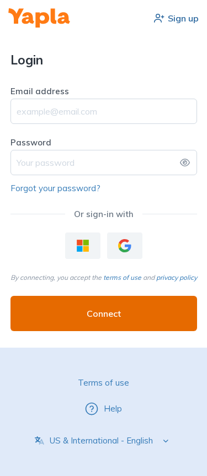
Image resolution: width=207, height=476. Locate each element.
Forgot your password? (55, 188)
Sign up (183, 18)
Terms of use (103, 382)
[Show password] (185, 162)
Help (113, 408)
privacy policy (176, 277)
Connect (104, 313)
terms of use (122, 277)
